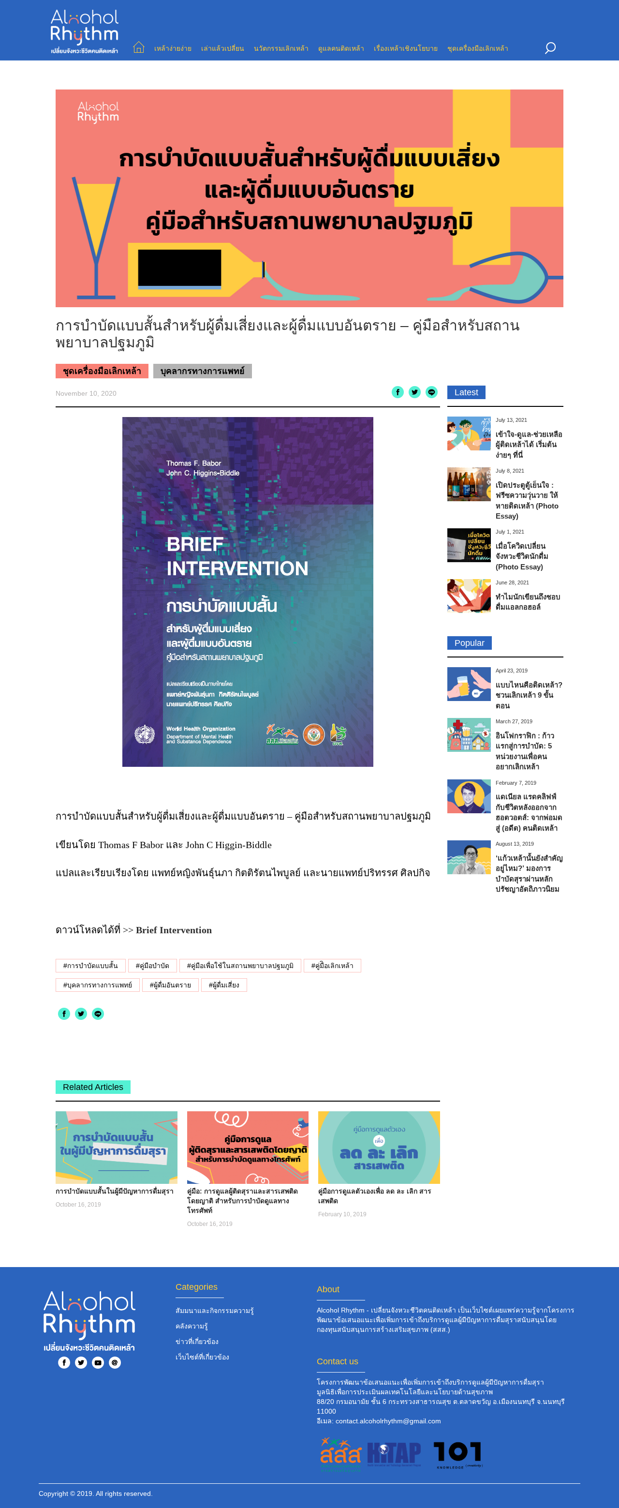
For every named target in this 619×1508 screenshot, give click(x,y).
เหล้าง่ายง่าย (173, 48)
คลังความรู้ (192, 1326)
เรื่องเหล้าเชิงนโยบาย (406, 48)
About (328, 1289)
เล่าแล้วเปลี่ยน (222, 48)
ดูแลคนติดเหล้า (341, 48)
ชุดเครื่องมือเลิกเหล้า (477, 48)
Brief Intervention (174, 930)
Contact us (337, 1361)
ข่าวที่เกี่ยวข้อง (197, 1341)
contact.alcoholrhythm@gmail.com (388, 1421)
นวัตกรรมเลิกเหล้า (281, 48)
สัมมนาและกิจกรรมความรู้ (215, 1310)
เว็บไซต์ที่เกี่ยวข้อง (202, 1357)
